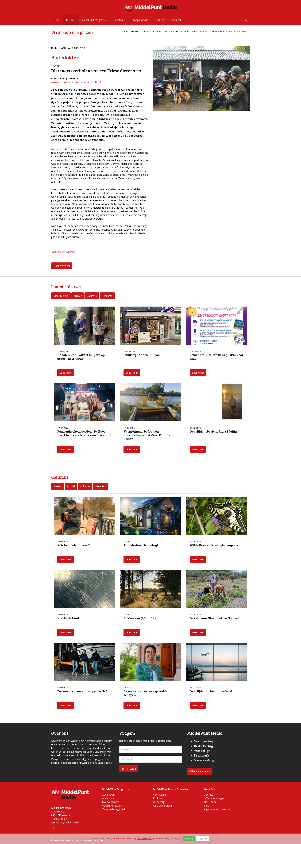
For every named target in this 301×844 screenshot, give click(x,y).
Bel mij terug (128, 768)
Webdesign (159, 802)
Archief (78, 295)
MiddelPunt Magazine (93, 20)
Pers (206, 805)
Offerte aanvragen (199, 771)
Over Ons (160, 20)
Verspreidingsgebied (113, 809)
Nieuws (70, 20)
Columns (92, 295)
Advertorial (108, 798)
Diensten (118, 20)
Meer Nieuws (60, 295)
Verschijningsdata (112, 805)
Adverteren (108, 794)
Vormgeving (160, 794)
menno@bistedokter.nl (88, 82)
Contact (176, 20)
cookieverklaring (145, 839)
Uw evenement (110, 802)
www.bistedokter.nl (62, 82)
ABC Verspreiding (162, 805)
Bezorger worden (139, 20)
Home (57, 20)
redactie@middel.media (66, 822)
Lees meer (66, 372)
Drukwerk (158, 798)
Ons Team (210, 802)
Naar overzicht (61, 266)
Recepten (107, 295)
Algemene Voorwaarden (217, 809)
